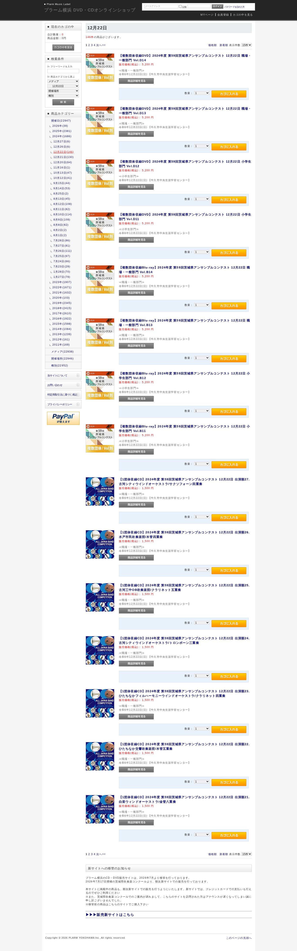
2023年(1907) (62, 282)
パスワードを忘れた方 (234, 7)
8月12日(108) (62, 204)
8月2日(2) (60, 230)
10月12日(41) (62, 177)
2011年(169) (61, 344)
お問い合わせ (54, 385)
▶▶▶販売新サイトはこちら (110, 914)
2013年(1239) (62, 334)
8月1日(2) (60, 235)
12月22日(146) (63, 151)
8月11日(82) (61, 209)
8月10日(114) (62, 214)
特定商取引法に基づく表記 (62, 394)
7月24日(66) (61, 261)
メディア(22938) (62, 351)
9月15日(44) (61, 183)
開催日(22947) (61, 120)
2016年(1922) (62, 318)
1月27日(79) (61, 276)
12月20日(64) (62, 162)
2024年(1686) (62, 136)
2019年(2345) (62, 303)
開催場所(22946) (62, 358)
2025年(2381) (62, 131)
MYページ (207, 14)
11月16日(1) (61, 167)
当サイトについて (57, 375)
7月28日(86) (61, 240)
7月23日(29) (61, 266)
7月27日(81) (61, 245)
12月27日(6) (61, 141)
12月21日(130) (63, 157)
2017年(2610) (62, 313)
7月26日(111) (62, 250)
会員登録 (223, 14)
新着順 (224, 45)
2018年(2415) (62, 308)
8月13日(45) (61, 198)
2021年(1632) (62, 292)
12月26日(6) (61, 146)
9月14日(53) (61, 188)
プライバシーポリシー (59, 404)
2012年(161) (61, 339)
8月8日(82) (60, 224)
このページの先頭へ (239, 937)
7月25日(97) (61, 256)
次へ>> (101, 45)
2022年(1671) (62, 287)
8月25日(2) (60, 193)
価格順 (212, 45)
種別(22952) (59, 365)
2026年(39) (60, 125)
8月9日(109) (61, 219)
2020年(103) (61, 297)
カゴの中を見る (243, 14)
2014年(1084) (62, 329)
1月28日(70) (61, 271)
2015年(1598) (62, 323)
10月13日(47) (62, 172)
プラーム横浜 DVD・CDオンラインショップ (90, 10)
